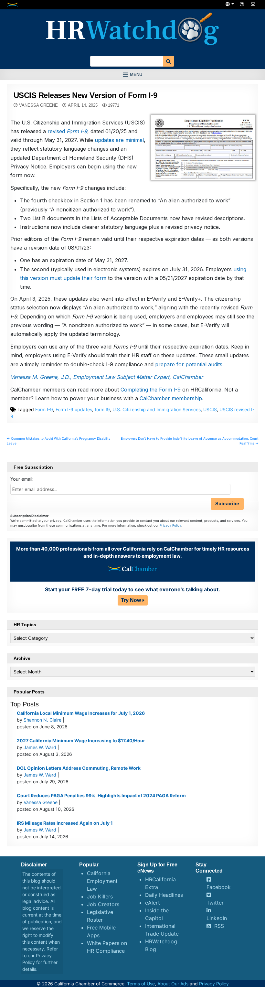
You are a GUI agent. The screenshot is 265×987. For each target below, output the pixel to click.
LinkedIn (217, 918)
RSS (219, 926)
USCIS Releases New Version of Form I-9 (85, 95)
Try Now (131, 600)
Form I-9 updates (74, 409)
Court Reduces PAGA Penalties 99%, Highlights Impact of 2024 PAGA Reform (101, 795)
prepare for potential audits (188, 364)
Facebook (219, 887)
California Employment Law (102, 881)
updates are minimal (119, 140)
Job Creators (103, 904)
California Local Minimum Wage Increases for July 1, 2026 (81, 713)
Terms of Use (141, 983)
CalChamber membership (171, 398)
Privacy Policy (170, 525)
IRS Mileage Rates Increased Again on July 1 (65, 823)
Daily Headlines (164, 895)
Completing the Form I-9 (151, 389)
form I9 (102, 409)
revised (67, 131)
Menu (136, 74)
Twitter (215, 902)
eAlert (152, 902)
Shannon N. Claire (42, 720)
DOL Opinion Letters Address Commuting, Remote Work (79, 768)
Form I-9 (44, 409)
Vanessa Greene (38, 105)
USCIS (210, 409)
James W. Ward (40, 747)
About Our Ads (172, 983)
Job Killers (100, 896)
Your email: (21, 479)
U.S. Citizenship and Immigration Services (156, 409)
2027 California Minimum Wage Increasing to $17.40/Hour (81, 740)
